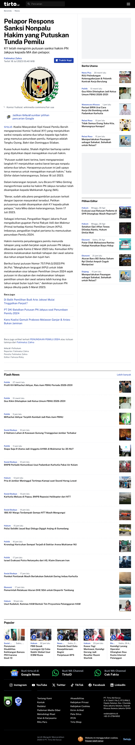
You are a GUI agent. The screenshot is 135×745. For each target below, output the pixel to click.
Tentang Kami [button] (44, 698)
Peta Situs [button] (75, 714)
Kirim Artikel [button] (77, 710)
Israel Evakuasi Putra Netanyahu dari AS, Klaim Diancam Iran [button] (36, 560)
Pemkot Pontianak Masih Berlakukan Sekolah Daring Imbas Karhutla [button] (41, 576)
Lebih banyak (124, 374)
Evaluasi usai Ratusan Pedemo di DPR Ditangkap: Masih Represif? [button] (99, 212)
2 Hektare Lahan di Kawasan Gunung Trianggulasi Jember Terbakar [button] (40, 433)
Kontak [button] (41, 702)
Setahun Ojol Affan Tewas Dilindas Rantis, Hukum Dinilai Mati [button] (95, 230)
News (17, 11)
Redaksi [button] (41, 706)
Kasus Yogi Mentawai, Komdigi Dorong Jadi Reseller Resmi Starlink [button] (94, 652)
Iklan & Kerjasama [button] (46, 718)
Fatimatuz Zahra (13, 58)
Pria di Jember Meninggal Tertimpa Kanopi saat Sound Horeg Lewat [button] (40, 481)
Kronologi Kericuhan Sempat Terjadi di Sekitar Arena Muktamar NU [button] (40, 544)
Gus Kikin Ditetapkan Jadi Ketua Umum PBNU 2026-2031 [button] (99, 93)
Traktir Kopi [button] (65, 60)
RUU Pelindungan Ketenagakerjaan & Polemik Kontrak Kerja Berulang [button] (97, 78)
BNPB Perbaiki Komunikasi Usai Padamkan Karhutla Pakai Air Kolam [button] (41, 465)
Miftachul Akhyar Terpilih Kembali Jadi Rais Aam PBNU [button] (33, 417)
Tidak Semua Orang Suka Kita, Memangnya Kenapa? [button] (98, 125)
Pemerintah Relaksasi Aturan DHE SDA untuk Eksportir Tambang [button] (39, 590)
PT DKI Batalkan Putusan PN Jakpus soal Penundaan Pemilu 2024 (36, 311)
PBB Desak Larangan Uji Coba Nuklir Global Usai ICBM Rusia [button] (40, 650)
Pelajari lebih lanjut (94, 740)
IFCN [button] (73, 718)
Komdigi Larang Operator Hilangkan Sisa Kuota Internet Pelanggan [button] (118, 652)
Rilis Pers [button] (42, 722)
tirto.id (8, 126)
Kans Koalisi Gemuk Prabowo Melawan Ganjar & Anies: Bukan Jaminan (37, 321)
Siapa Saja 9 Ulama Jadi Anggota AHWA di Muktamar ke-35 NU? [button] (39, 449)
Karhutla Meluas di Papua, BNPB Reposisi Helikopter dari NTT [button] (37, 497)
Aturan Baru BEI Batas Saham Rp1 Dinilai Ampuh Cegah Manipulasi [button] (98, 261)
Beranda (8, 11)
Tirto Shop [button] (75, 722)
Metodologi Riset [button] (46, 714)
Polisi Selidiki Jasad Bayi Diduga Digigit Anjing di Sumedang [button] (36, 528)
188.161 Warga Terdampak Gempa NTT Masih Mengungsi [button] (34, 512)
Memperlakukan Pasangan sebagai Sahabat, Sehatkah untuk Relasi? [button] (96, 142)
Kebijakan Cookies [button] (80, 706)
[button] (11, 4)
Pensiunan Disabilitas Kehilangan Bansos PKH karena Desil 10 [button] (14, 652)
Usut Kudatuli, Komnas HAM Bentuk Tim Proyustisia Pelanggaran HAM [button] (42, 604)
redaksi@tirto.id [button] (111, 713)
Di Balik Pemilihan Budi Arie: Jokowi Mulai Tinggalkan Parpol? (29, 301)
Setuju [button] (127, 739)
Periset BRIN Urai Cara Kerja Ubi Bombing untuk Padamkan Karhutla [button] (95, 110)
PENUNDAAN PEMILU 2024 (45, 339)
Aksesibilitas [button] (77, 698)
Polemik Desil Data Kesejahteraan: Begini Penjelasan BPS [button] (67, 650)
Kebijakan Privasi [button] (79, 702)
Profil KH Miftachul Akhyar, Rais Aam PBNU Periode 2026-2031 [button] (38, 385)
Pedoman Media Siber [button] (49, 710)
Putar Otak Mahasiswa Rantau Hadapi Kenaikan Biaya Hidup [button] (98, 244)
